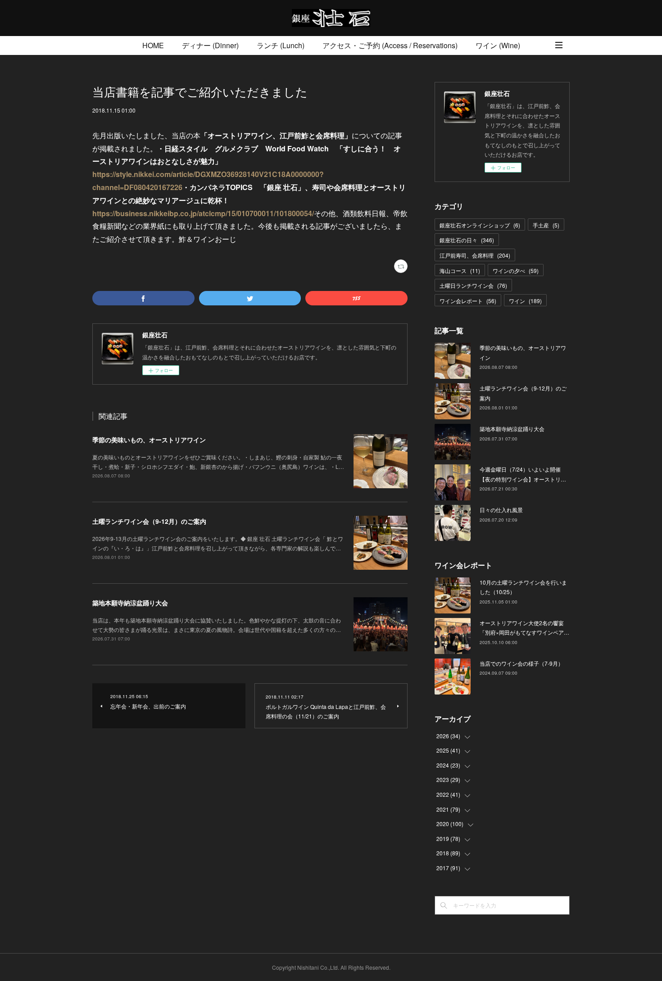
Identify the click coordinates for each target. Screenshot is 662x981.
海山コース (460, 270)
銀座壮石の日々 (467, 240)
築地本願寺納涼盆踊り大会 (130, 602)
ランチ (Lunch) (280, 45)
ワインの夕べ (516, 270)
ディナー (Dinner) (210, 45)
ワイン (525, 300)
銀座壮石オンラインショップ (480, 225)
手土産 (546, 225)
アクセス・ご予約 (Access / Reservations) (390, 45)
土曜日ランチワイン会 (473, 285)
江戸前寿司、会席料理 (475, 255)
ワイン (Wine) (498, 45)
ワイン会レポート (468, 300)
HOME (153, 45)
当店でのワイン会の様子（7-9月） (521, 663)
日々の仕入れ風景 (501, 509)
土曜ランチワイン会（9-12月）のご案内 (149, 521)
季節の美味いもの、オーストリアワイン (149, 439)
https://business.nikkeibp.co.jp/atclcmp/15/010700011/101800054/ (203, 213)
